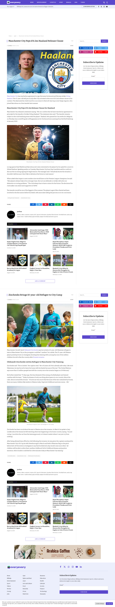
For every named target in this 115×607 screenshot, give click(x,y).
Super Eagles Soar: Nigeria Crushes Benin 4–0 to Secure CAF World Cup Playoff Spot (17, 243)
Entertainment (41, 2)
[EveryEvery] (14, 2)
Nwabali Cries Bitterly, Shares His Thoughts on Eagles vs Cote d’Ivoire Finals (63, 270)
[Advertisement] (57, 22)
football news (11, 456)
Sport (61, 2)
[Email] (2, 120)
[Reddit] (2, 112)
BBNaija (68, 2)
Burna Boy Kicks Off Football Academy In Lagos (17, 269)
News (32, 2)
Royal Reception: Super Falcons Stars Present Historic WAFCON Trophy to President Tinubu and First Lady (62, 245)
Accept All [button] (109, 603)
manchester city (25, 198)
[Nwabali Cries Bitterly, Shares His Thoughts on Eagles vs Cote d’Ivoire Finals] (63, 260)
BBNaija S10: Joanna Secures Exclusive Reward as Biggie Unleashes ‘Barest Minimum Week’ (36, 6)
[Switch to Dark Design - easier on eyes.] (107, 2)
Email (93, 76)
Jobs (76, 2)
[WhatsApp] (2, 116)
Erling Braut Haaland (13, 198)
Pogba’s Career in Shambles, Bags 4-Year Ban (40, 269)
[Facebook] (2, 100)
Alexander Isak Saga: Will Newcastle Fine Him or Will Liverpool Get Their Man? (39, 232)
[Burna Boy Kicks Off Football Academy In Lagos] (17, 260)
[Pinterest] (2, 108)
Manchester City (12, 96)
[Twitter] (2, 104)
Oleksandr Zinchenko (31, 350)
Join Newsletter (89, 6)
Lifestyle (53, 2)
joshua (10, 45)
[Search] (104, 2)
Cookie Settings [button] (100, 603)
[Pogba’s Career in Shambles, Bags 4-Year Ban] (40, 260)
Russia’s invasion (38, 357)
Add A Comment (40, 281)
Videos (83, 2)
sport (71, 45)
